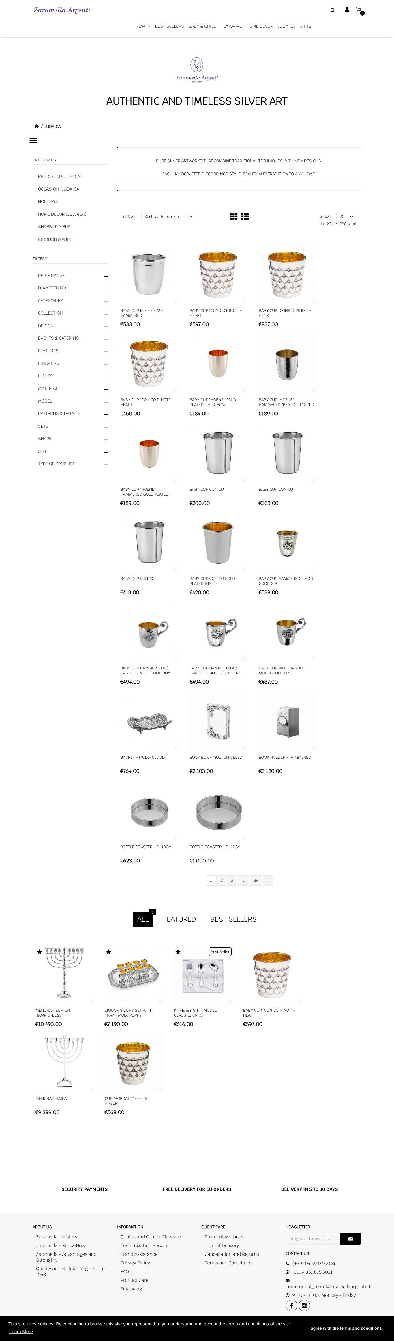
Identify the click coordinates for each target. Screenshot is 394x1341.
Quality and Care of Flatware (151, 1237)
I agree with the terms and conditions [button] (345, 1328)
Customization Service (145, 1246)
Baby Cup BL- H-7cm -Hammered (142, 313)
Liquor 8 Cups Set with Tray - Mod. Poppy (129, 1013)
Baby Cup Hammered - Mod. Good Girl (286, 581)
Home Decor (260, 26)
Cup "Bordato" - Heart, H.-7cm (128, 1101)
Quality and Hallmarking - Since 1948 (70, 1271)
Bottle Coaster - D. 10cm (146, 847)
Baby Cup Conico (207, 489)
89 (256, 880)
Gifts (306, 26)
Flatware (231, 26)
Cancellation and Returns (232, 1254)
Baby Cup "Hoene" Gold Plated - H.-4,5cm (213, 402)
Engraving (131, 1289)
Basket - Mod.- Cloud (143, 757)
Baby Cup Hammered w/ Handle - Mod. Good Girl (215, 671)
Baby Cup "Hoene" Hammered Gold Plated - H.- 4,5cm (146, 494)
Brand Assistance (139, 1254)
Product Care (135, 1280)
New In (143, 26)
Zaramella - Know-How (60, 1246)
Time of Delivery (222, 1246)
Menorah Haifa (51, 1098)
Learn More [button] (21, 1331)
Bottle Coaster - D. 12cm (215, 847)
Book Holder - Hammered (285, 757)
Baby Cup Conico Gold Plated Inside (212, 581)
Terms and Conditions (228, 1263)
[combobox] (326, 10)
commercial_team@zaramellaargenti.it (328, 1287)
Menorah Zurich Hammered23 (52, 1013)
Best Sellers (169, 26)
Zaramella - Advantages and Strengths (66, 1257)
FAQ (125, 1272)
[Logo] (61, 10)
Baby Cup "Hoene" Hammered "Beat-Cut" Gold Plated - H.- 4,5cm (286, 404)
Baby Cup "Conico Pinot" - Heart (216, 313)
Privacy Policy (135, 1263)
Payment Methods (224, 1237)
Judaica (286, 26)
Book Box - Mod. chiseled (216, 757)
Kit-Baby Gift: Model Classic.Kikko (195, 1013)
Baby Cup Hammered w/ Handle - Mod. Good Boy (145, 671)
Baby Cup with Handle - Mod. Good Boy (283, 671)
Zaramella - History (56, 1237)
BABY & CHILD (203, 26)
